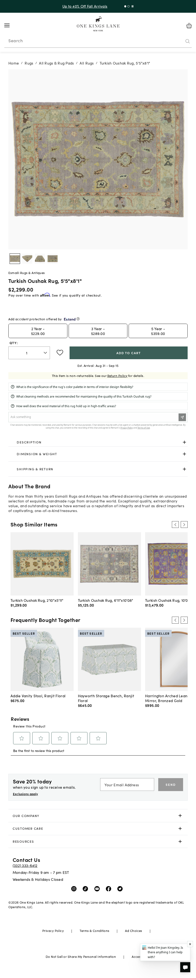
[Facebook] (109, 888)
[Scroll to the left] (175, 524)
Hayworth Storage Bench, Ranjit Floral (106, 698)
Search (15, 40)
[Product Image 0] (15, 258)
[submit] (187, 41)
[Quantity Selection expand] (46, 353)
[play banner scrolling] (132, 6)
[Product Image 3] (52, 258)
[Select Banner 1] (127, 6)
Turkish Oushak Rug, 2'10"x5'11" (37, 600)
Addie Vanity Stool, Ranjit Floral (38, 695)
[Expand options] (184, 442)
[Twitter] (121, 888)
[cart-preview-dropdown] (189, 25)
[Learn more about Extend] (78, 318)
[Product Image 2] (40, 258)
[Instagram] (75, 888)
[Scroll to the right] (184, 524)
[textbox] (29, 352)
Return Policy (117, 375)
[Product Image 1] (27, 258)
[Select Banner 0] (124, 6)
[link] (98, 442)
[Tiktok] (86, 888)
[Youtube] (98, 888)
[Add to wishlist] (60, 353)
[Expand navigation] (10, 25)
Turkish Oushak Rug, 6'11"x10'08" (105, 600)
